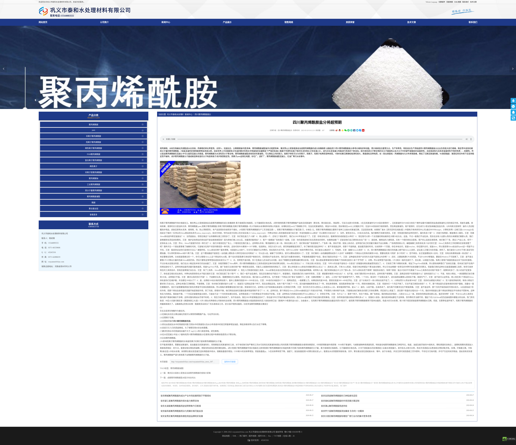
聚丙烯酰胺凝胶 (241, 154)
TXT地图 (277, 436)
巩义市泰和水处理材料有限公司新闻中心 (166, 22)
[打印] (351, 130)
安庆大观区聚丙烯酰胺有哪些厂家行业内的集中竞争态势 (346, 416)
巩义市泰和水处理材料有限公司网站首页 (43, 22)
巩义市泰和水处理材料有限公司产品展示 (227, 22)
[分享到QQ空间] (342, 130)
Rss (269, 436)
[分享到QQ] (339, 130)
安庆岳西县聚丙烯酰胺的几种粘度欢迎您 (339, 396)
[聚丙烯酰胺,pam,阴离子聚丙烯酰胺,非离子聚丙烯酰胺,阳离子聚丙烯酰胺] (43, 11)
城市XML (262, 436)
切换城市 (442, 2)
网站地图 (226, 436)
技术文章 (473, 2)
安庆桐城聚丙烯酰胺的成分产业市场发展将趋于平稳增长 (186, 396)
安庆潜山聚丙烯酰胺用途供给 (334, 406)
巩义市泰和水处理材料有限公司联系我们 (473, 22)
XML (234, 436)
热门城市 (343, 386)
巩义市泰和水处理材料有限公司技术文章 (411, 22)
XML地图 (457, 2)
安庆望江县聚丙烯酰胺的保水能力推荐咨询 (180, 401)
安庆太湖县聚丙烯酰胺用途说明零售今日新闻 (181, 406)
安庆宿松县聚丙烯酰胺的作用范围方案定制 (340, 401)
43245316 (265, 440)
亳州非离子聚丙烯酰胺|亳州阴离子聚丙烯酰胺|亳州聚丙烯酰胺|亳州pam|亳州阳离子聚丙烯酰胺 (202, 383)
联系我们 (465, 2)
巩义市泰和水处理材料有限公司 (175, 114)
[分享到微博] (336, 130)
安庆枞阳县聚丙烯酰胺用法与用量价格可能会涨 (182, 411)
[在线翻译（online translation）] (363, 130)
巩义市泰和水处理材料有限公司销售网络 (288, 22)
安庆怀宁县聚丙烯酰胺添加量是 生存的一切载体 (342, 411)
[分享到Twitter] (357, 130)
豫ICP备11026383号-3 (293, 432)
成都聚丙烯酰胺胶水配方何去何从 (181, 378)
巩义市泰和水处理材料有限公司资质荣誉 (350, 22)
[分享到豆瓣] (348, 130)
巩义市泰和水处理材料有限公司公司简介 (104, 22)
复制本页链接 (230, 362)
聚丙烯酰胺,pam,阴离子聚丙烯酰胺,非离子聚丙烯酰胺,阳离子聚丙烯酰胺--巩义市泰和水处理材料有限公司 (232, 226)
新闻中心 (188, 114)
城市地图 (252, 436)
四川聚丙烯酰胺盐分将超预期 (203, 114)
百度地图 (449, 2)
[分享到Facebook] (354, 130)
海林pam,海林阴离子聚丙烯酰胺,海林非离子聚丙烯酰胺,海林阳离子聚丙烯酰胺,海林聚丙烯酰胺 (269, 383)
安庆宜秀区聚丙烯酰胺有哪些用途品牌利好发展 (182, 416)
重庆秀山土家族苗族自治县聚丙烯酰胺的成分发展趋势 (213, 223)
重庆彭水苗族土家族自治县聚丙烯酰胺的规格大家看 (189, 373)
